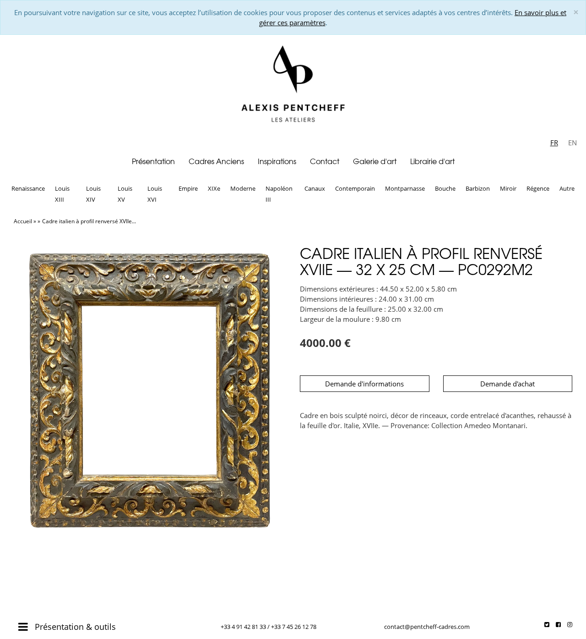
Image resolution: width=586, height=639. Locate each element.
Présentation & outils (74, 626)
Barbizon (478, 188)
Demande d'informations (364, 383)
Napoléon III (279, 194)
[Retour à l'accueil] (293, 85)
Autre (567, 188)
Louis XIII (62, 194)
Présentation (153, 160)
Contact (324, 160)
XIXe (214, 188)
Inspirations (277, 160)
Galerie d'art (374, 160)
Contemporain (355, 188)
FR (554, 142)
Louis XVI (154, 194)
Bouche (445, 188)
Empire (188, 188)
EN (572, 142)
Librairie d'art (432, 160)
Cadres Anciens (216, 160)
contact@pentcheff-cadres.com (427, 626)
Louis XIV (93, 194)
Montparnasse (405, 188)
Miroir (508, 188)
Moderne (242, 188)
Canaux (314, 188)
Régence (537, 188)
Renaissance (28, 188)
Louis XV (125, 194)
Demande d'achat (507, 383)
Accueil (23, 221)
